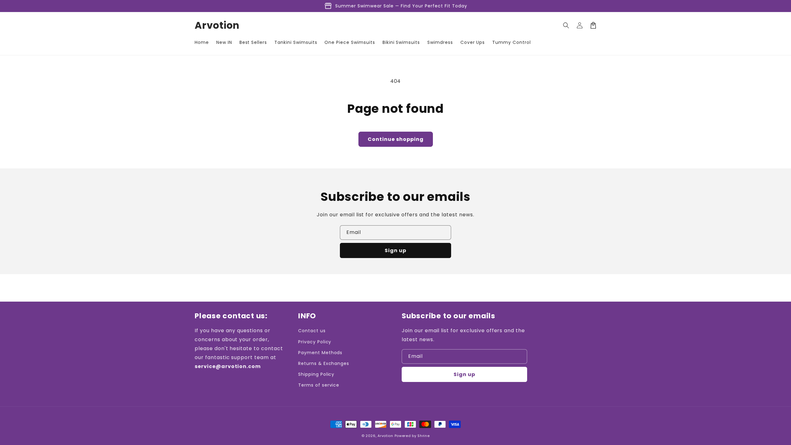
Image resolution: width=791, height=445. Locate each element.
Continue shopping (396, 139)
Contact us (312, 331)
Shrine (423, 435)
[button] (566, 25)
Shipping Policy (316, 374)
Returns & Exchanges (323, 363)
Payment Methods (320, 353)
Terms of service (318, 385)
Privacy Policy (314, 342)
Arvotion (385, 435)
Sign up (395, 250)
